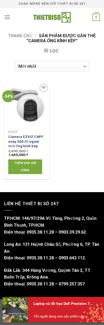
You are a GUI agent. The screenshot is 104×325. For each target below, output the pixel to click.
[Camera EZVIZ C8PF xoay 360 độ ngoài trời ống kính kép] (26, 105)
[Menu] (7, 17)
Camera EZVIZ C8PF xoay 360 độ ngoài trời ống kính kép (25, 141)
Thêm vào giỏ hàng (25, 166)
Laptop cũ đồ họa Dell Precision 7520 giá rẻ (64, 303)
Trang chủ (20, 35)
